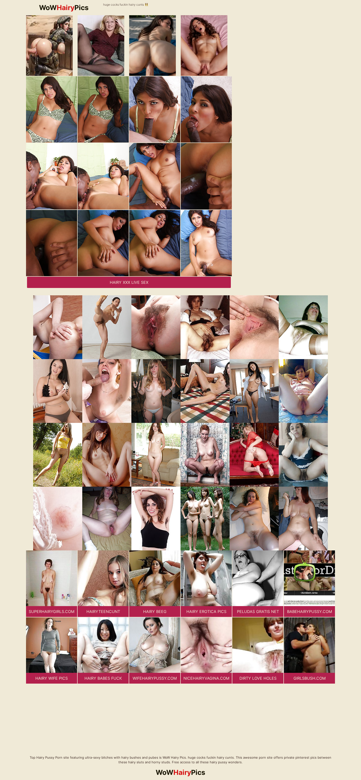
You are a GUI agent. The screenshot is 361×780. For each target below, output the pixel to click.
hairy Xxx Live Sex (129, 282)
